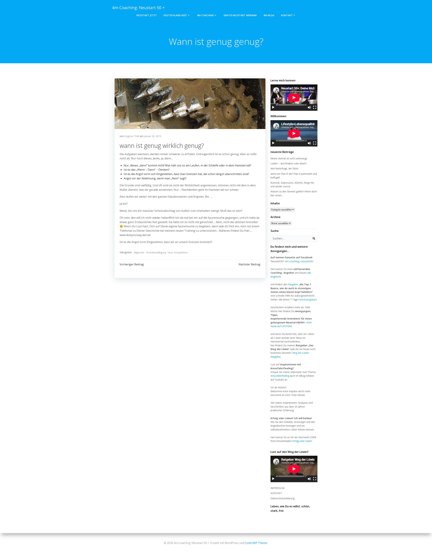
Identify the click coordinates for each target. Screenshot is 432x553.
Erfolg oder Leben (302, 441)
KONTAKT (287, 15)
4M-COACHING (205, 15)
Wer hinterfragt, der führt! (284, 168)
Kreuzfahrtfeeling (280, 375)
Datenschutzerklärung (282, 498)
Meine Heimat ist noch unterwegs (289, 158)
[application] (294, 97)
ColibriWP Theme (256, 543)
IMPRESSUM (277, 488)
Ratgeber (293, 284)
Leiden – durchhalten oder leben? (289, 163)
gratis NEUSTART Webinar (240, 15)
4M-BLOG (268, 15)
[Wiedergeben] (273, 107)
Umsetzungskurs (308, 299)
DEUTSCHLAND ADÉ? (175, 15)
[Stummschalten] (309, 107)
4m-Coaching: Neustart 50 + (138, 7)
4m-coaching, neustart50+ (299, 261)
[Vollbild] (314, 107)
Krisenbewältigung (156, 252)
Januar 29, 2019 (152, 136)
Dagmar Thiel (131, 136)
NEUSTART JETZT (146, 15)
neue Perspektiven (178, 252)
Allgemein (139, 252)
